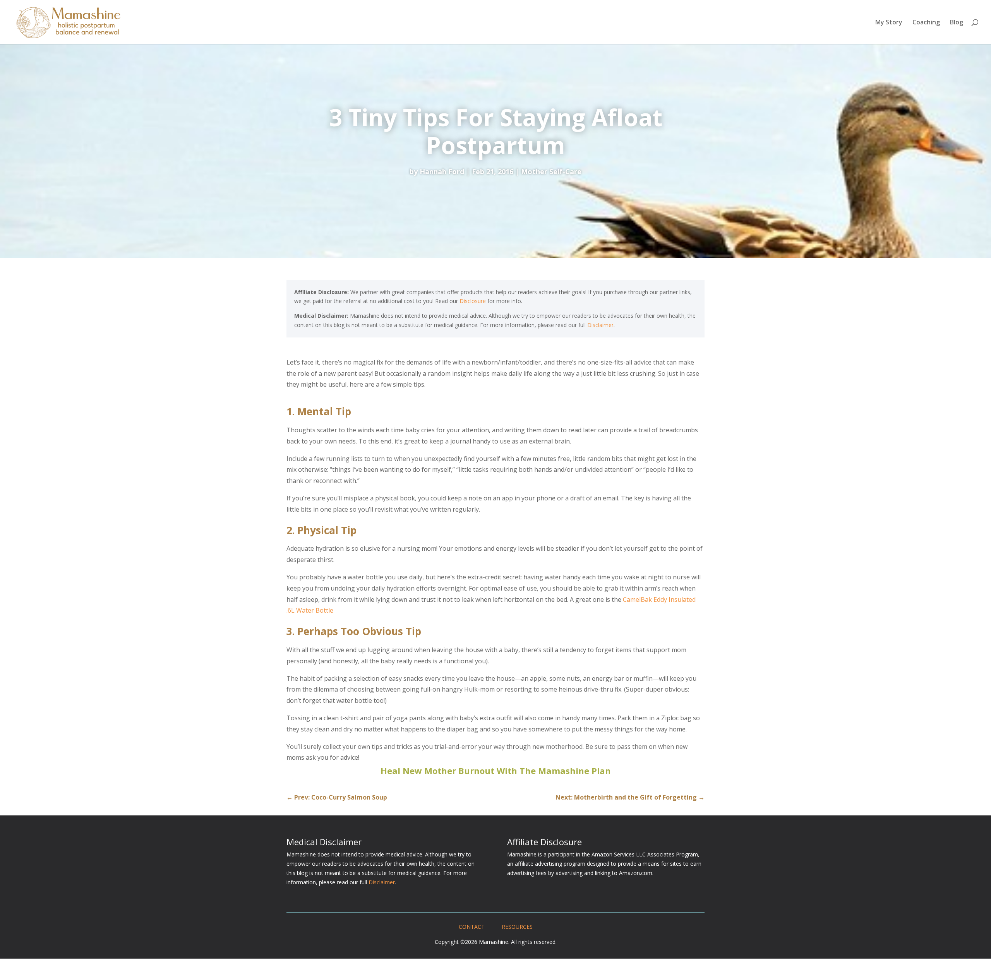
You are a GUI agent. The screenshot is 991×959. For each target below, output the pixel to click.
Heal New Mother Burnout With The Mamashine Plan (496, 770)
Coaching (926, 22)
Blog (956, 22)
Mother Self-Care (551, 171)
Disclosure (472, 301)
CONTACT (472, 926)
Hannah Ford (442, 171)
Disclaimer (600, 325)
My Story (888, 22)
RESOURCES (517, 926)
